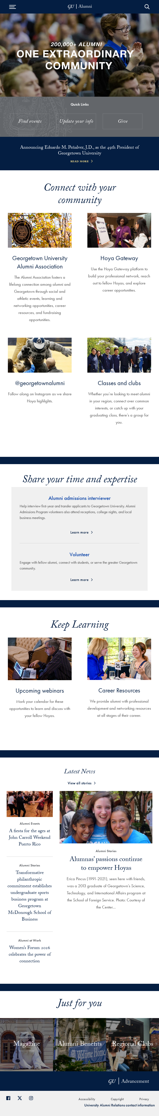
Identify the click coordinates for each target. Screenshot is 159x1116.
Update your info (76, 122)
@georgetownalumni (40, 383)
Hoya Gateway (119, 258)
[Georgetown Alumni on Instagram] (32, 1097)
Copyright (117, 1099)
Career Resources (119, 690)
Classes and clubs (119, 383)
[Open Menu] (12, 7)
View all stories (80, 783)
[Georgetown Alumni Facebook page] (9, 1097)
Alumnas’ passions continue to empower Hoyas (106, 864)
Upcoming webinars (40, 691)
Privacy (144, 1099)
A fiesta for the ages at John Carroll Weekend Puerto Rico (29, 838)
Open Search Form (147, 7)
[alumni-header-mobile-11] (80, 6)
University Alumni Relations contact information (119, 1105)
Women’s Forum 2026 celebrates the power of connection (30, 954)
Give (123, 122)
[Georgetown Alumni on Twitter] (21, 1097)
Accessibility (86, 1099)
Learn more (79, 532)
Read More (79, 161)
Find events (30, 122)
